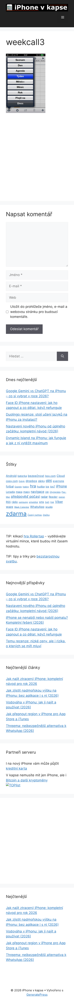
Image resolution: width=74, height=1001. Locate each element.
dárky (41, 481)
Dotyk (22, 481)
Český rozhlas (35, 515)
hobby (26, 486)
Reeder (53, 496)
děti (49, 481)
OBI (47, 492)
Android (11, 476)
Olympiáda (55, 492)
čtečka (46, 515)
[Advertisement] (37, 156)
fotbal (10, 486)
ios (47, 486)
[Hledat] (62, 356)
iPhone (61, 486)
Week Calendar (21, 507)
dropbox (31, 481)
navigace (37, 492)
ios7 (52, 486)
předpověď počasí (25, 497)
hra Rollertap (34, 536)
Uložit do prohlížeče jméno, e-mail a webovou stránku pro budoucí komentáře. (38, 312)
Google (18, 486)
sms (41, 501)
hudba (41, 486)
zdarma (16, 513)
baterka (22, 475)
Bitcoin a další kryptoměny (27, 780)
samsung (23, 502)
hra (33, 486)
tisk (52, 502)
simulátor (33, 502)
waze (9, 507)
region (62, 497)
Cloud (61, 476)
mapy (26, 491)
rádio (15, 501)
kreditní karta (16, 768)
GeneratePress (37, 994)
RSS (8, 501)
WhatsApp (37, 507)
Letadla (10, 491)
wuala (48, 506)
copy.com (12, 481)
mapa (19, 491)
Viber (59, 502)
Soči (47, 502)
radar (44, 497)
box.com (50, 475)
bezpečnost (36, 476)
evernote (58, 481)
